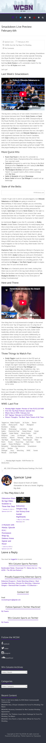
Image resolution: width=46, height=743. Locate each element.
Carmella (23, 429)
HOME (7, 45)
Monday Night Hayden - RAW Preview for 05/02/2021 (17, 462)
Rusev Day (19, 442)
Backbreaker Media (7, 568)
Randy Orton (15, 440)
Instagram (7, 653)
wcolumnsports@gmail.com (11, 600)
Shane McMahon (15, 444)
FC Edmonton (31, 585)
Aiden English (15, 422)
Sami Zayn (29, 442)
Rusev (10, 442)
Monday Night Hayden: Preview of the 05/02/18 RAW (24, 408)
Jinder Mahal (13, 433)
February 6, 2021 (23, 42)
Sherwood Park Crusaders (17, 585)
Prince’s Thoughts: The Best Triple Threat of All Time (24, 417)
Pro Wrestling (27, 45)
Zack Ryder (13, 452)
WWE (28, 450)
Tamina (10, 448)
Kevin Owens (25, 433)
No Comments (9, 48)
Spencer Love (9, 42)
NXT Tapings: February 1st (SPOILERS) (19, 415)
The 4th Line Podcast (14, 570)
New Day (29, 437)
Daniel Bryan (26, 431)
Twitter (6, 648)
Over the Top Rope (16, 45)
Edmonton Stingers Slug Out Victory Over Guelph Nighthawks (23, 511)
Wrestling (20, 450)
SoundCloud (9, 658)
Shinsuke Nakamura (18, 446)
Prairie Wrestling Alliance (25, 581)
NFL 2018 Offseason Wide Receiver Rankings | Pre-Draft (21, 469)
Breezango (13, 429)
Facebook (6, 644)
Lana (12, 435)
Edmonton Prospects (8, 581)
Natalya (20, 437)
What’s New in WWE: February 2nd (17, 413)
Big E (22, 425)
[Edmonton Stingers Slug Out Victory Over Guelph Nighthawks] (23, 498)
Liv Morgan (21, 435)
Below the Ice (32, 568)
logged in (14, 559)
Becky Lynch (13, 425)
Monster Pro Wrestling (23, 583)
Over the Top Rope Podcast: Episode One (20, 411)
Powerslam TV (21, 568)
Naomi (12, 437)
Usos (12, 450)
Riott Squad (27, 440)
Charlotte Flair (14, 431)
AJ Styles (26, 422)
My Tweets (5, 611)
